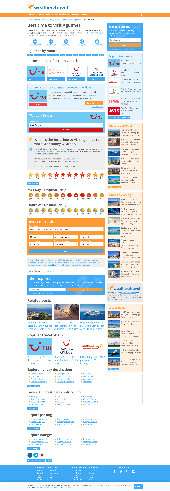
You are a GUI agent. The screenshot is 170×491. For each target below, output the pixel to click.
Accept (138, 486)
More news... (114, 369)
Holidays (79, 471)
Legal (39, 477)
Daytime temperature (37, 234)
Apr (50, 55)
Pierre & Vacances (90, 399)
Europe (37, 20)
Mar (43, 55)
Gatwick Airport (90, 419)
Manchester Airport (39, 419)
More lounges (33, 448)
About (39, 471)
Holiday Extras (89, 396)
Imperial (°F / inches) (53, 271)
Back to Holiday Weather (36, 460)
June (43, 151)
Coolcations (88, 376)
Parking (79, 477)
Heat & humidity (85, 241)
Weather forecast (50, 45)
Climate (79, 479)
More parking (33, 428)
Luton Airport (63, 419)
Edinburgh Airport (65, 424)
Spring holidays (63, 374)
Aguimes (77, 20)
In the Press (50, 480)
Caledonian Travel (90, 402)
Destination (33, 122)
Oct (88, 55)
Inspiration (64, 14)
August (53, 151)
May (56, 55)
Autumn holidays (64, 379)
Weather (32, 14)
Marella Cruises (63, 404)
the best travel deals (128, 293)
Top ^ (49, 460)
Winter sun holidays (65, 382)
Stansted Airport (38, 421)
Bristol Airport (37, 424)
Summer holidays (64, 376)
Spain (44, 20)
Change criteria (33, 184)
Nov (95, 55)
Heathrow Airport (64, 444)
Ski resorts (87, 382)
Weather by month (35, 45)
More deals (32, 409)
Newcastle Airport (91, 424)
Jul (69, 55)
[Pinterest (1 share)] (41, 455)
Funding (52, 477)
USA (90, 479)
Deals (54, 14)
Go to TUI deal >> (94, 103)
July (47, 151)
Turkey (91, 477)
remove (75, 159)
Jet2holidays (62, 399)
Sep (82, 55)
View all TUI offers (97, 107)
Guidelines (53, 475)
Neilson (60, 402)
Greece (91, 473)
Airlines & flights (38, 402)
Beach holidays (37, 374)
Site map (40, 479)
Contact (40, 473)
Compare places (90, 379)
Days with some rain (61, 241)
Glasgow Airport (90, 421)
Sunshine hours (60, 234)
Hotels (78, 475)
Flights (78, 473)
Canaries (92, 471)
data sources (84, 265)
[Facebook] (29, 455)
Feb (37, 55)
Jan (30, 55)
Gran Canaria (67, 20)
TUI (58, 396)
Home (29, 20)
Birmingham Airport (65, 421)
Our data (52, 471)
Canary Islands (54, 20)
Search (84, 14)
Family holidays (37, 379)
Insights (75, 14)
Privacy (39, 475)
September (65, 151)
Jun (63, 55)
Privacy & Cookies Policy (51, 487)
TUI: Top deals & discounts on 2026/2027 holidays (60, 87)
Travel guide (82, 45)
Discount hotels (37, 404)
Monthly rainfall (35, 241)
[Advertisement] (107, 6)
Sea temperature (86, 234)
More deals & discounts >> (119, 117)
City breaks (36, 376)
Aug (75, 55)
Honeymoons (88, 374)
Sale (38, 104)
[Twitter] (35, 455)
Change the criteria (42, 166)
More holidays (33, 386)
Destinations (44, 14)
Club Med (87, 404)
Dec (101, 55)
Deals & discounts (97, 45)
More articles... (114, 187)
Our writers (53, 473)
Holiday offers (37, 396)
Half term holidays (39, 382)
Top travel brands (38, 399)
